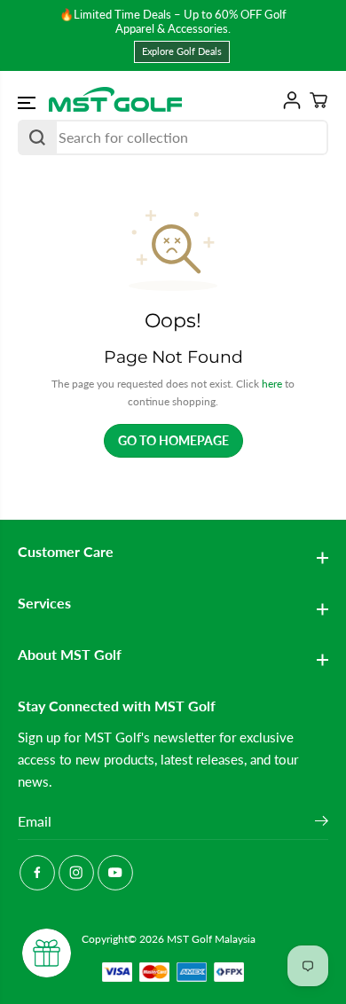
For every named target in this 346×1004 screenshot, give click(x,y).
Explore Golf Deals (182, 51)
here (272, 383)
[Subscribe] (321, 823)
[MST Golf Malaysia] (115, 100)
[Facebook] (37, 872)
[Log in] (288, 100)
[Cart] (315, 100)
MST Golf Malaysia (211, 938)
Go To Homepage (173, 440)
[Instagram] (76, 872)
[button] (28, 103)
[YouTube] (115, 872)
